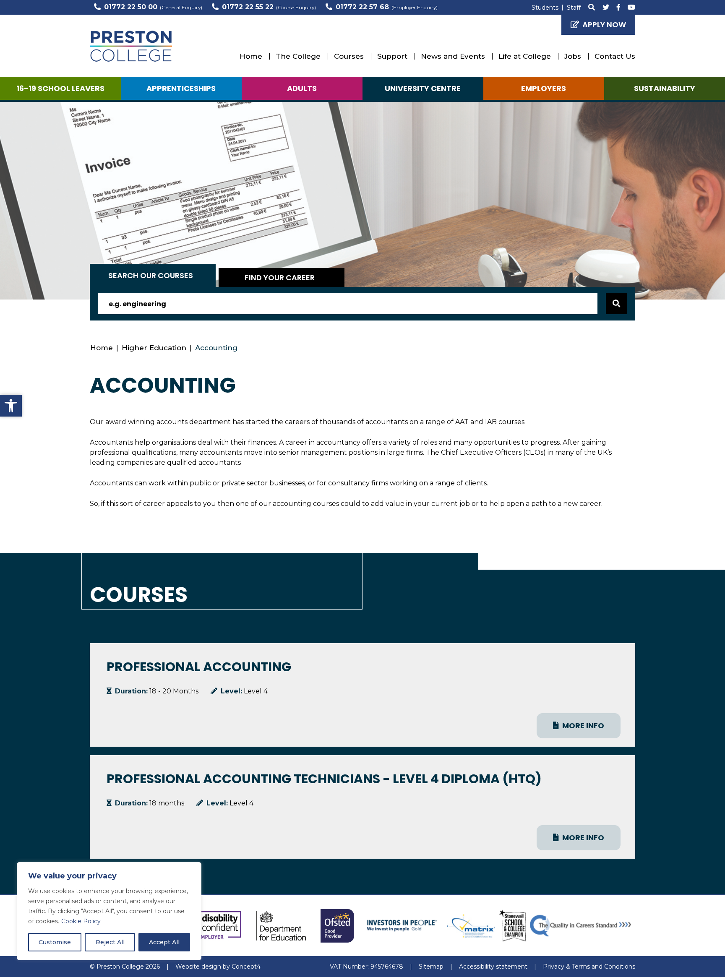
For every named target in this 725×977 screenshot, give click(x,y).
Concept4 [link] (246, 966)
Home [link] (251, 56)
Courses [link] (349, 56)
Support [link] (392, 56)
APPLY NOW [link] (604, 24)
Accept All (164, 942)
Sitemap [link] (431, 966)
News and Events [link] (453, 56)
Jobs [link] (572, 56)
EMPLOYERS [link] (543, 88)
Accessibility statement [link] (493, 966)
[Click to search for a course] (616, 303)
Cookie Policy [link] (81, 921)
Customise (55, 942)
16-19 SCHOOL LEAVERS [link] (60, 88)
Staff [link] (574, 7)
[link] (11, 406)
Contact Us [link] (615, 56)
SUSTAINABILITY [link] (664, 88)
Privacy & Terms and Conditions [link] (589, 966)
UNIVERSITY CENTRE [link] (423, 88)
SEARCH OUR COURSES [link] (150, 275)
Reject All (110, 942)
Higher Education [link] (154, 348)
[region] (109, 911)
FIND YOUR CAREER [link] (280, 277)
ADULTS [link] (302, 88)
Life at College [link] (524, 56)
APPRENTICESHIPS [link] (181, 88)
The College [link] (298, 56)
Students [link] (545, 7)
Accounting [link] (216, 348)
